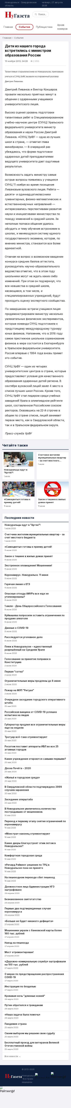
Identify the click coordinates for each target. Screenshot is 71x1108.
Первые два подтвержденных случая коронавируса (28, 910)
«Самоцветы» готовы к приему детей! (28, 546)
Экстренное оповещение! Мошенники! (28, 565)
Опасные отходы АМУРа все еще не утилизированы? (27, 595)
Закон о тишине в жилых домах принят (29, 556)
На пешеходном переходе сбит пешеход (30, 877)
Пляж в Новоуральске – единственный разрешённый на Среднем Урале (28, 648)
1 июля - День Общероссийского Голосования (33, 606)
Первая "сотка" (14, 671)
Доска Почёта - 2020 (18, 768)
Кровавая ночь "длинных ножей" (25, 995)
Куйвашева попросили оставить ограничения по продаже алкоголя (35, 617)
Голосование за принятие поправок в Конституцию (28, 661)
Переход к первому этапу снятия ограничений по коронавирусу (35, 823)
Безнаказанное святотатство (23, 899)
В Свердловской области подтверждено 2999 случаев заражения (33, 788)
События (24, 26)
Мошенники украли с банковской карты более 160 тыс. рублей (33, 932)
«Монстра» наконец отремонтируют (27, 833)
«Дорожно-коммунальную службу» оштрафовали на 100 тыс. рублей (35, 963)
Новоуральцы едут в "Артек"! (22, 524)
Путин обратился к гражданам (24, 1005)
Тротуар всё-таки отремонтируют (26, 737)
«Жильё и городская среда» (22, 777)
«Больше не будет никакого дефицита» (29, 921)
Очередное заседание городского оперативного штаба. (35, 701)
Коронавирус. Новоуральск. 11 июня (26, 574)
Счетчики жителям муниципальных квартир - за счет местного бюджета (35, 536)
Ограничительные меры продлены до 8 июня (33, 680)
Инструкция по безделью (20, 986)
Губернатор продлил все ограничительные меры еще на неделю (35, 726)
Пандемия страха (16, 1023)
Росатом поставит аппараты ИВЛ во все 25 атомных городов (31, 748)
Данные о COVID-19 (16, 627)
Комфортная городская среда (23, 855)
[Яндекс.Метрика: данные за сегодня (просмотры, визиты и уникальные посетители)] (42, 1075)
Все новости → (13, 1056)
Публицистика (44, 26)
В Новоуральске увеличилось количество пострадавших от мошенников (30, 810)
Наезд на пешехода (17, 942)
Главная (8, 26)
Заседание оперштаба (19, 799)
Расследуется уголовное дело (24, 637)
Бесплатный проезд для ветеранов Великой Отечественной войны (32, 1044)
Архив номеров (62, 27)
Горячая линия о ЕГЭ (17, 584)
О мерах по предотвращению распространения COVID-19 (34, 976)
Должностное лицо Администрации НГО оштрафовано (29, 888)
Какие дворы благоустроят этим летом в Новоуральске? (30, 845)
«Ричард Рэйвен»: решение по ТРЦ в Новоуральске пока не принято (27, 866)
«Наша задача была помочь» (22, 1014)
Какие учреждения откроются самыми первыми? (35, 758)
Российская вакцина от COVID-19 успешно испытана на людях (31, 713)
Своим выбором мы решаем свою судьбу (30, 1033)
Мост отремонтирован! (19, 952)
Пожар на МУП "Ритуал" (19, 690)
